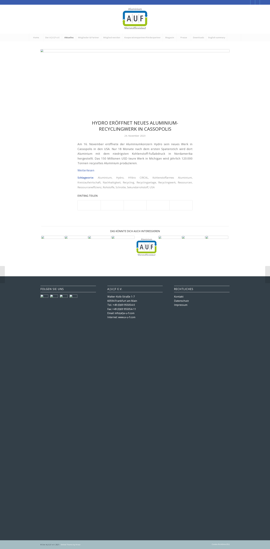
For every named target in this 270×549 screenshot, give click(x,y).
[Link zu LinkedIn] (262, 2)
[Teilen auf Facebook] (89, 205)
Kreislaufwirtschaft (89, 182)
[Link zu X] (252, 2)
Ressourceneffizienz (90, 187)
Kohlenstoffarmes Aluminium (172, 177)
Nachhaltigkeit (112, 182)
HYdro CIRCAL (138, 177)
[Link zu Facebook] (248, 2)
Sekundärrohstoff (137, 187)
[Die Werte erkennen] (99, 247)
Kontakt (178, 296)
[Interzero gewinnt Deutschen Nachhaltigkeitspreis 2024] (2, 274)
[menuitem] (36, 37)
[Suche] (234, 37)
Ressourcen (185, 182)
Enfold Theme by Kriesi (70, 544)
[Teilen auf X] (112, 205)
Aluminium (105, 177)
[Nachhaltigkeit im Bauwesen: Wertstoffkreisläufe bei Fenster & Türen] (216, 247)
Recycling (128, 182)
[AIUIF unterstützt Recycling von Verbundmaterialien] (52, 247)
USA (152, 187)
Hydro (120, 177)
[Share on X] (135, 205)
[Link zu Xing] (257, 2)
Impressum (180, 305)
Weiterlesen (86, 170)
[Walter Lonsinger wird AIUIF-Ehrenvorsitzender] (146, 247)
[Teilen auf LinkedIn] (158, 205)
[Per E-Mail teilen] (181, 205)
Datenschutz (181, 301)
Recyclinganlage (146, 182)
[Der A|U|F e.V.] (135, 19)
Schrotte (121, 187)
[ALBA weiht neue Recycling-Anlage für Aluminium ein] (76, 247)
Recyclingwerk (167, 182)
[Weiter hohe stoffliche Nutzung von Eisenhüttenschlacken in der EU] (123, 247)
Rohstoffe (108, 187)
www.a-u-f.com (126, 317)
